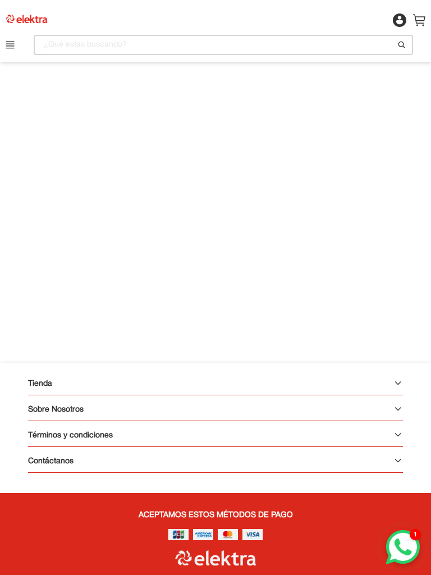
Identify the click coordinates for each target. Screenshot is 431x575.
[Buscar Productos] (401, 44)
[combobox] (223, 45)
